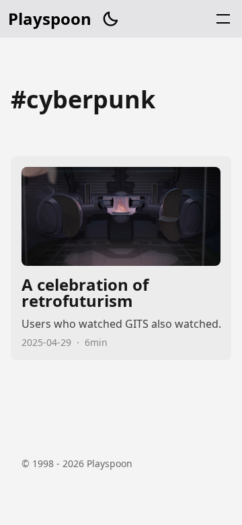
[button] (110, 19)
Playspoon (49, 19)
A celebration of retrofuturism (121, 258)
